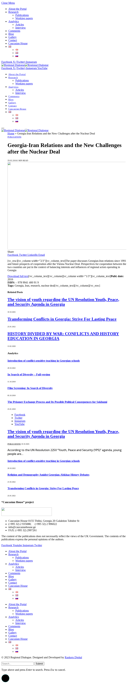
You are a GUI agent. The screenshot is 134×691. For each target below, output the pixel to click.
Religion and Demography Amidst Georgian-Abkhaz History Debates (48, 474)
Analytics (13, 21)
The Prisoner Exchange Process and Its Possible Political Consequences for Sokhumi (57, 401)
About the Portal (17, 8)
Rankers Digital (73, 657)
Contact (12, 40)
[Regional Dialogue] (25, 65)
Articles (19, 24)
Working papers (24, 18)
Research (13, 11)
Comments (14, 30)
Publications (22, 15)
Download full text (18, 276)
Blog (11, 33)
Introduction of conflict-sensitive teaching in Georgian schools (44, 360)
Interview (20, 27)
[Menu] (2, 128)
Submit (39, 663)
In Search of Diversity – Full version (29, 374)
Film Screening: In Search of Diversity (30, 388)
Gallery (12, 37)
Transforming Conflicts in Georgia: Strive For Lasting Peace (62, 319)
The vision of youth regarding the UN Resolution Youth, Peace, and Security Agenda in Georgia (63, 301)
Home (11, 133)
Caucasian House (18, 43)
